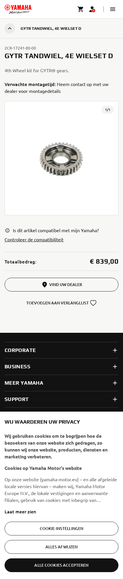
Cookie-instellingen (62, 528)
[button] (112, 9)
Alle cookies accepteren (61, 565)
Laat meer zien (20, 511)
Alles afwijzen (61, 546)
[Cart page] (80, 9)
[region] (61, 495)
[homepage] (18, 9)
